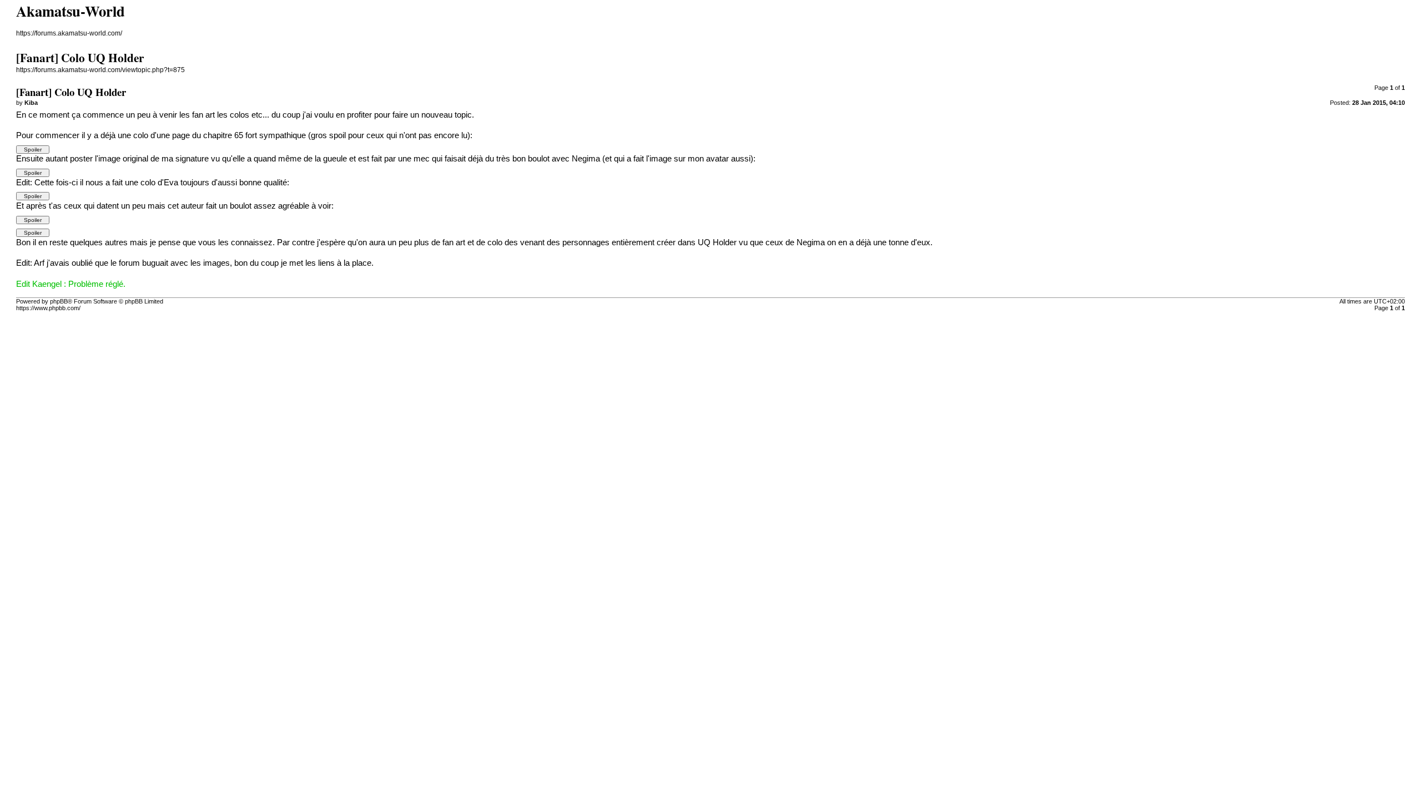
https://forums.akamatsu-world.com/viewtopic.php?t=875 (100, 70)
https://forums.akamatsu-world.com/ (69, 33)
